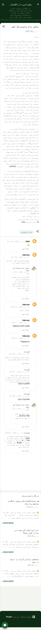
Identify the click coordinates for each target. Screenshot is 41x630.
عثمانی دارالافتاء (20, 4)
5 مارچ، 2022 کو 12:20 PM (20, 307)
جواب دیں (25, 248)
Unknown (26, 255)
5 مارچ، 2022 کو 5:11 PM (20, 322)
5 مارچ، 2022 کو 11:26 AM (16, 241)
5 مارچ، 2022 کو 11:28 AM (20, 257)
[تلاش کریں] (3, 5)
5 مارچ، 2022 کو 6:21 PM (20, 338)
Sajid (28, 241)
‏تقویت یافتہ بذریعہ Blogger (19, 617)
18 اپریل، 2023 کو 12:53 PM (19, 354)
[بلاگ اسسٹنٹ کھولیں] (5, 625)
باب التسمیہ (26, 232)
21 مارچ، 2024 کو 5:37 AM (14, 433)
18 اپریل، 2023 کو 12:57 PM (19, 372)
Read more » (8, 523)
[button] (3, 27)
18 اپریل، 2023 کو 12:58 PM (19, 396)
